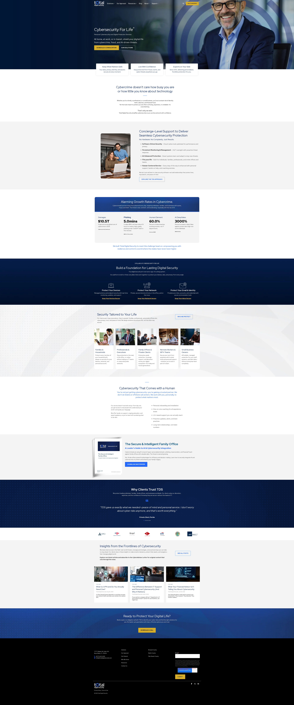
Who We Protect (184, 316)
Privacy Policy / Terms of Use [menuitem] (101, 690)
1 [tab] (144, 521)
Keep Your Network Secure (147, 298)
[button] (191, 684)
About (146, 3)
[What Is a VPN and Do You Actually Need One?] (111, 574)
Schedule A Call (147, 630)
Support (154, 3)
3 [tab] (148, 521)
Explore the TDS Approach (152, 179)
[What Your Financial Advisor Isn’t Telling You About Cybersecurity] (183, 574)
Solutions (110, 3)
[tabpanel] (147, 508)
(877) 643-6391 (100, 656)
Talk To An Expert (192, 3)
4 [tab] (150, 521)
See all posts (183, 553)
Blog (140, 3)
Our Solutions (127, 48)
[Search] (183, 3)
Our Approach (121, 3)
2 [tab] (146, 521)
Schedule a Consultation (106, 48)
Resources (132, 3)
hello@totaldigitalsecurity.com (104, 658)
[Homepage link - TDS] (99, 687)
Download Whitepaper (136, 464)
